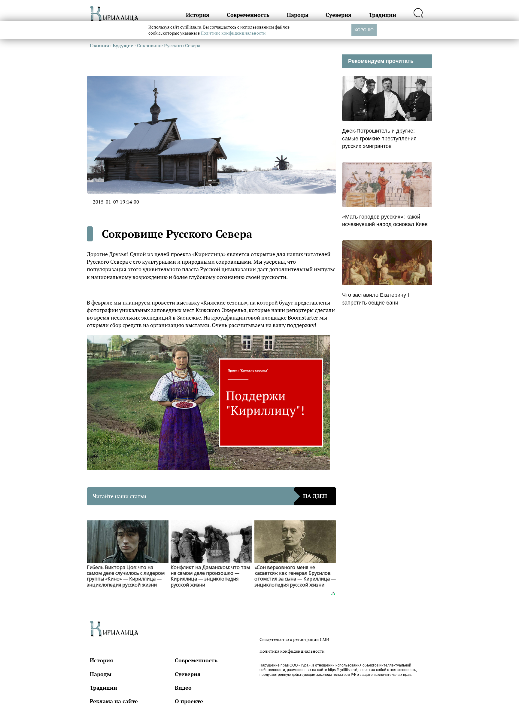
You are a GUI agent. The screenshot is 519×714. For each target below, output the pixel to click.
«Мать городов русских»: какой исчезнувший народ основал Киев (385, 220)
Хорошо (364, 29)
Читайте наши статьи (210, 496)
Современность (248, 14)
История (197, 14)
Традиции (382, 14)
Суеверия (338, 14)
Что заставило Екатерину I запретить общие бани (375, 298)
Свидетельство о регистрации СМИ (294, 639)
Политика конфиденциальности (292, 651)
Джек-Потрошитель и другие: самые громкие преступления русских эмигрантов (379, 138)
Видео (183, 687)
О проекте (189, 701)
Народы (297, 14)
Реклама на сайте (114, 701)
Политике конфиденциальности (233, 33)
